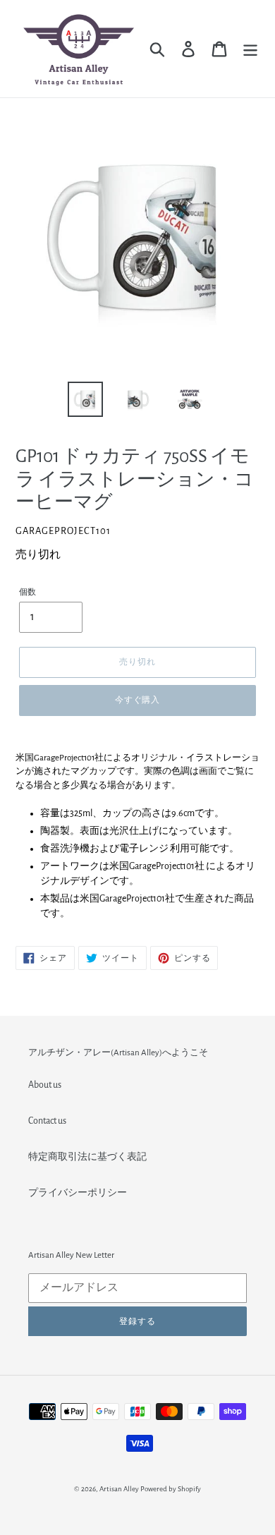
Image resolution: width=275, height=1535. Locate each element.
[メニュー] (250, 49)
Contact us (47, 1121)
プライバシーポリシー (77, 1193)
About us (44, 1085)
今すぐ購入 (138, 700)
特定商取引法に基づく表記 (87, 1157)
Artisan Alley (119, 1489)
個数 (27, 592)
